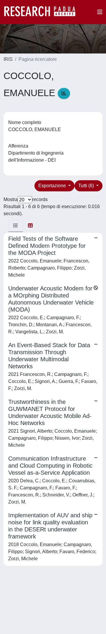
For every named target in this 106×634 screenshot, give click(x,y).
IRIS (8, 59)
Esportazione (52, 185)
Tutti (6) (86, 185)
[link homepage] (43, 12)
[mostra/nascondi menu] (99, 12)
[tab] (15, 226)
